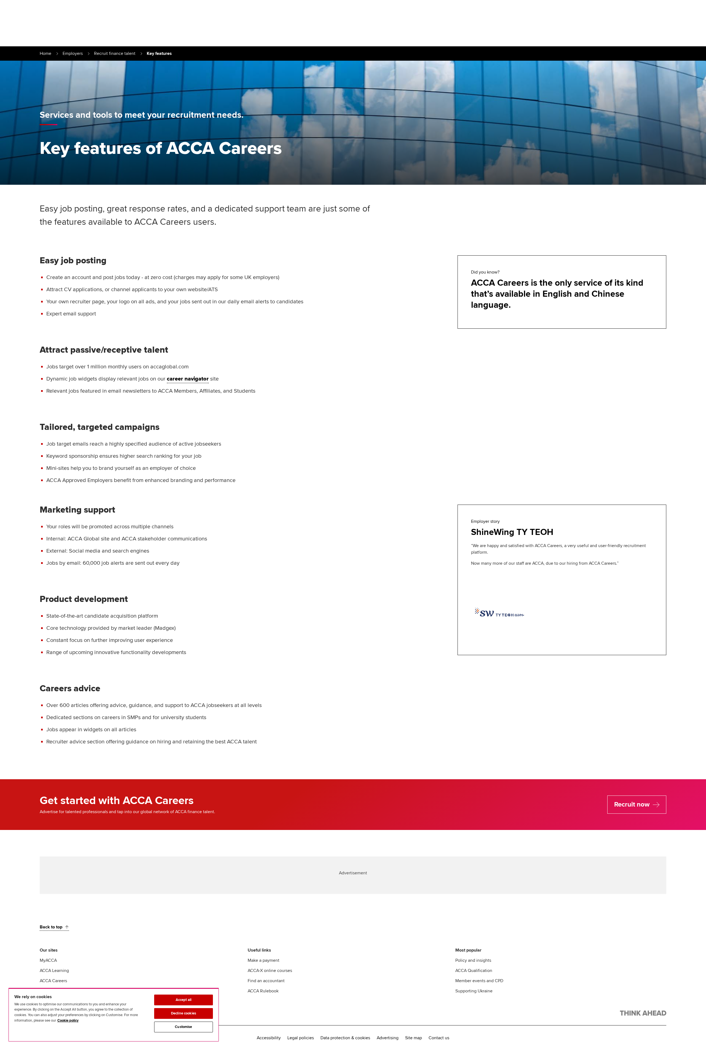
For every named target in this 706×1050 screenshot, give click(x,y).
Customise (183, 1027)
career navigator (188, 379)
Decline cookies (183, 1013)
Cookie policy (68, 1020)
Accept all (183, 1000)
